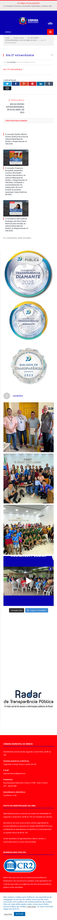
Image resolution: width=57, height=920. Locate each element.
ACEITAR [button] (19, 914)
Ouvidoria (7, 795)
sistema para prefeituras (36, 877)
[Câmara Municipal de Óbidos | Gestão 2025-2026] (28, 20)
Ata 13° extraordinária (12, 69)
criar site (19, 877)
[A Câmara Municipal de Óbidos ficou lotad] (28, 530)
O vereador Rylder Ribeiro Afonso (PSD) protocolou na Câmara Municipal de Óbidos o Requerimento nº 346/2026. (16, 139)
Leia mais (31, 906)
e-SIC (15, 795)
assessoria (21, 881)
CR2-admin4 (11, 62)
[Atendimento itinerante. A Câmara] (28, 427)
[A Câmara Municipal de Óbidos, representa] (28, 581)
